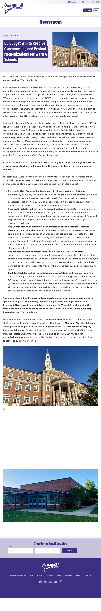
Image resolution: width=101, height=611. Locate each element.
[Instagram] (87, 2)
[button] (96, 10)
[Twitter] (83, 2)
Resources (68, 575)
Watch (78, 575)
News (59, 575)
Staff (32, 575)
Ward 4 (39, 575)
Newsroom (50, 21)
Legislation (49, 575)
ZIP (36, 546)
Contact (86, 575)
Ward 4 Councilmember (18, 575)
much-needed (70, 151)
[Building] (61, 582)
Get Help (87, 10)
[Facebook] (79, 2)
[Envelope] (55, 582)
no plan (88, 109)
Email (10, 546)
